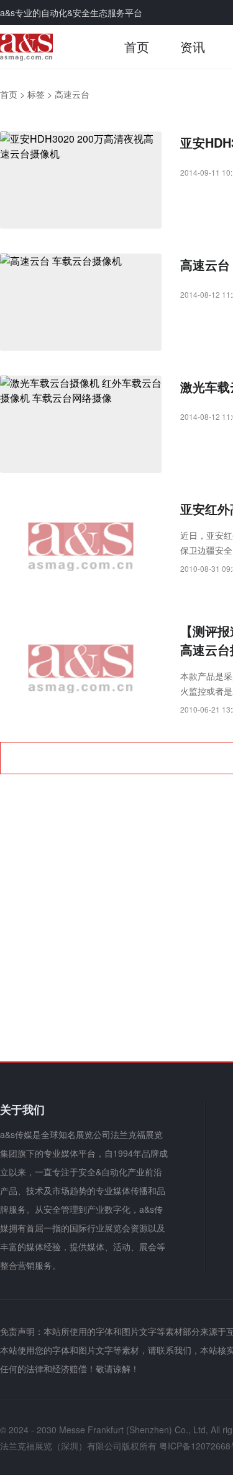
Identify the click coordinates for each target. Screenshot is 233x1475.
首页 (136, 46)
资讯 (192, 46)
